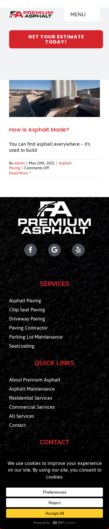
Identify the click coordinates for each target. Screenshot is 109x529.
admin (19, 163)
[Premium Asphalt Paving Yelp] (86, 250)
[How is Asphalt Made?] (54, 98)
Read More (18, 173)
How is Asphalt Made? (39, 129)
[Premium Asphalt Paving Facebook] (23, 250)
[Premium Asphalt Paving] (31, 13)
